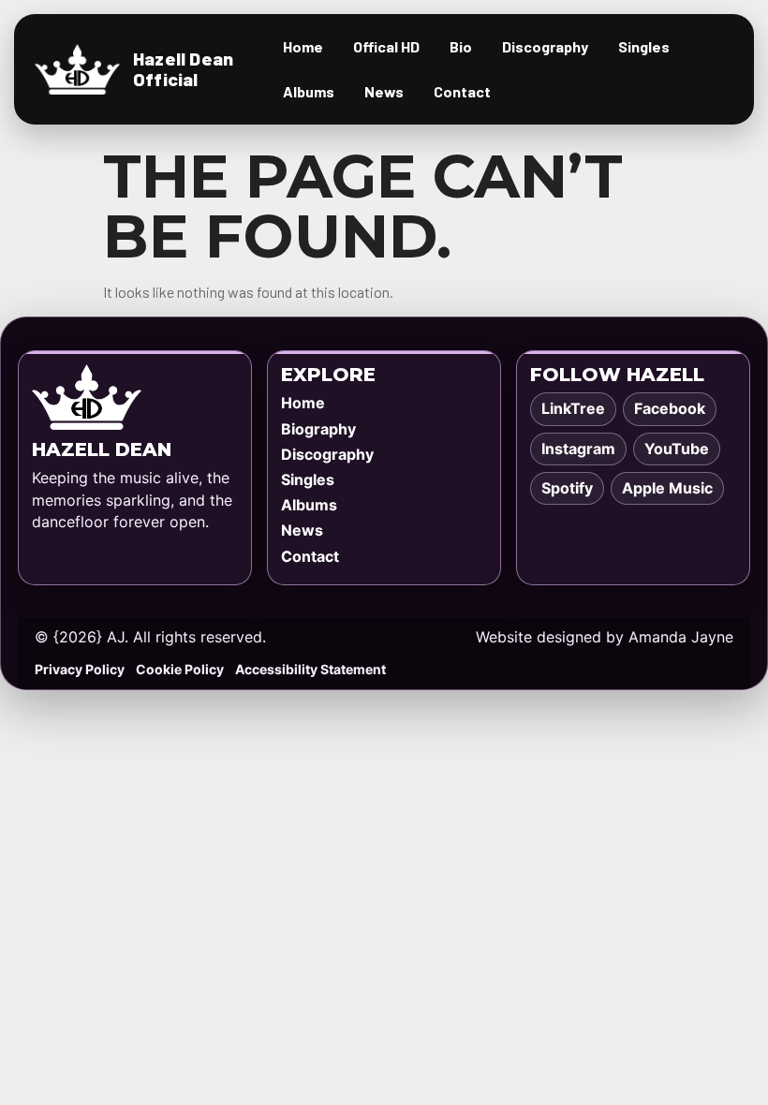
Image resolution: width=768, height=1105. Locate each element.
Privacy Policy (80, 669)
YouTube (676, 448)
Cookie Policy (180, 669)
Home (303, 46)
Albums (308, 91)
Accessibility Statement (310, 669)
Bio (461, 46)
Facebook (669, 408)
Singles (644, 46)
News (384, 91)
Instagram (578, 448)
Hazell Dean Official (183, 69)
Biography (318, 429)
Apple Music (667, 488)
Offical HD (386, 46)
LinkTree (573, 408)
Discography (545, 46)
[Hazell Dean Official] (77, 70)
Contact (462, 91)
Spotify (567, 488)
